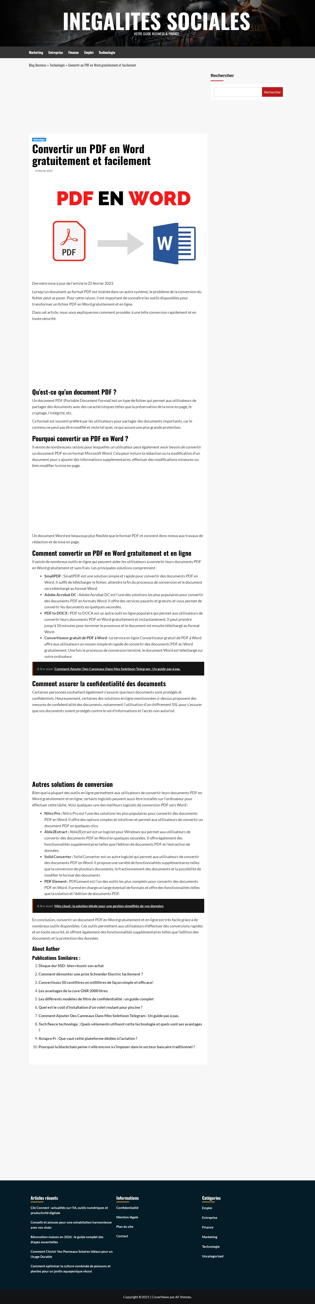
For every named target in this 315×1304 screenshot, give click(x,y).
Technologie (107, 52)
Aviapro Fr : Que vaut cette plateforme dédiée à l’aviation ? (88, 1038)
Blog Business (37, 65)
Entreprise (55, 52)
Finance (73, 52)
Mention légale (127, 1217)
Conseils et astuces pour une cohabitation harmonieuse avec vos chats (71, 1224)
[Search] (283, 52)
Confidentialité (127, 1208)
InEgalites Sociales (156, 20)
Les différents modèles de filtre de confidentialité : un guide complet (96, 999)
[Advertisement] (118, 102)
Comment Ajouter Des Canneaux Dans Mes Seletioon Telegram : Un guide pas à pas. (109, 1015)
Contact (122, 1236)
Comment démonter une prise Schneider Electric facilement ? (91, 974)
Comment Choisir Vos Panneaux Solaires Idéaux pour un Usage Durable (72, 1254)
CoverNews (160, 1297)
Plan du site (124, 1226)
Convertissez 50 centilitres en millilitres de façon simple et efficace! (96, 982)
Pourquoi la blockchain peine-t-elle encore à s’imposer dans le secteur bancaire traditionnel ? (117, 1046)
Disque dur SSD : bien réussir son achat (71, 965)
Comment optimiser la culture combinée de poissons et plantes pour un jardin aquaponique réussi (71, 1268)
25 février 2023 (43, 170)
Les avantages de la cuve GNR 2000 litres (73, 990)
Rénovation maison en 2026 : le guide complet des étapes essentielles (67, 1239)
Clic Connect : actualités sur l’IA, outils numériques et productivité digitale (69, 1210)
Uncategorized (213, 1256)
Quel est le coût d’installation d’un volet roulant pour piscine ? (90, 1007)
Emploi (88, 52)
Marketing (36, 52)
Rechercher (222, 75)
